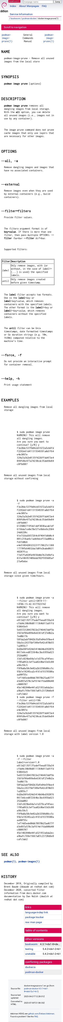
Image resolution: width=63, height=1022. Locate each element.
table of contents (37, 930)
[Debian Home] (4, 6)
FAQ (44, 6)
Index (13, 6)
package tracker (34, 917)
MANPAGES (14, 1)
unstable (30, 953)
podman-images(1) (28, 861)
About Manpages (29, 6)
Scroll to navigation (15, 27)
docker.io (30, 967)
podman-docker (29, 18)
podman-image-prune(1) (7, 38)
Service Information (21, 14)
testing (29, 949)
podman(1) (10, 861)
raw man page (33, 922)
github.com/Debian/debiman (41, 1014)
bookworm (15, 18)
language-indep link (36, 912)
